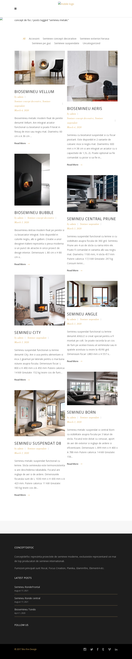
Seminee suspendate (89, 224)
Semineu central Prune (91, 218)
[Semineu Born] (92, 388)
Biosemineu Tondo (25, 609)
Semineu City (27, 332)
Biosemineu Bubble (34, 212)
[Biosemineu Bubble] (39, 180)
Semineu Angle (82, 314)
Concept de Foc (22, 20)
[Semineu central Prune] (92, 193)
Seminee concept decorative (27, 101)
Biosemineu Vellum (34, 91)
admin (20, 96)
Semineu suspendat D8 (37, 443)
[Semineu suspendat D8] (39, 413)
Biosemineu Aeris (84, 108)
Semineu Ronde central (27, 598)
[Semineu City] (39, 300)
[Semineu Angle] (92, 294)
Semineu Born (81, 412)
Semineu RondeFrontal (27, 587)
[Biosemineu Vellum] (39, 68)
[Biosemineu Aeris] (92, 76)
